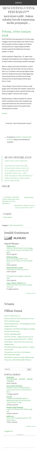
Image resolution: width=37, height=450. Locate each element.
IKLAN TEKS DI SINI (20, 176)
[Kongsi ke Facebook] (9, 186)
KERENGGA (10, 246)
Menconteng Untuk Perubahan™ (18, 10)
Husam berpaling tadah (12, 334)
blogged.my (8, 431)
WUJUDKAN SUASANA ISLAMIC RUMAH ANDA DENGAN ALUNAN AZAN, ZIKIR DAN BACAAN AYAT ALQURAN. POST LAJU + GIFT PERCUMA (17, 171)
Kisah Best (10, 377)
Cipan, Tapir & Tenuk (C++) (15, 283)
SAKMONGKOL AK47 (14, 268)
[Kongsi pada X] (7, 186)
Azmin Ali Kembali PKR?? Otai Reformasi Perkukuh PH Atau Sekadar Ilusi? (19, 261)
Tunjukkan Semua (31, 293)
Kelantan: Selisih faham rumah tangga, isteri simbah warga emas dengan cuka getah (19, 250)
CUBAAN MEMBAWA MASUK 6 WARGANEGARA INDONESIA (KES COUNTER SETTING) (18, 400)
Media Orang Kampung (14, 407)
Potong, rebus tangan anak (16, 33)
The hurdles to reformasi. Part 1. (17, 269)
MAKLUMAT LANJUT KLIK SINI (16, 161)
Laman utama (29, 197)
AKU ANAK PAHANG (14, 386)
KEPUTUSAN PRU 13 (12, 316)
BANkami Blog (11, 257)
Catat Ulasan (7, 217)
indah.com (10, 416)
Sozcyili (9, 397)
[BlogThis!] (5, 186)
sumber (4, 113)
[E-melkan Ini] (3, 186)
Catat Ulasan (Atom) (16, 225)
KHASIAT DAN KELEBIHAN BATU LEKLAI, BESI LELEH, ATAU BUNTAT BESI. (19, 390)
